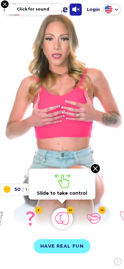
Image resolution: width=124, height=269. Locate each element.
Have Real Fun (62, 246)
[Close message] (5, 4)
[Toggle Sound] (76, 10)
